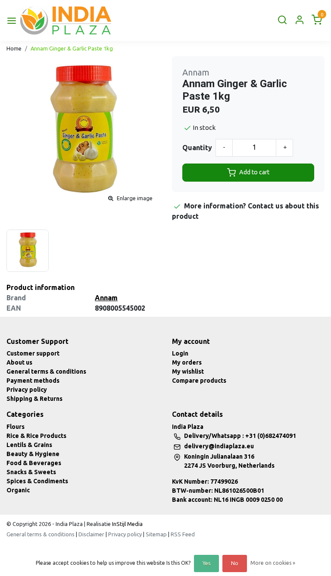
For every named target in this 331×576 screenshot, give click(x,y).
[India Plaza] (65, 20)
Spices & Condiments (37, 481)
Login (180, 353)
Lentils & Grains (29, 444)
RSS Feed (183, 534)
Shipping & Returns (34, 398)
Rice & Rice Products (36, 435)
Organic (18, 490)
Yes (206, 563)
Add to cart (254, 172)
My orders (187, 362)
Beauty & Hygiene (32, 453)
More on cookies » (272, 563)
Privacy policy (26, 389)
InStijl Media (127, 524)
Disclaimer (91, 534)
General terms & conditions (46, 371)
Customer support (32, 353)
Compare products (199, 380)
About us (19, 362)
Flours (15, 426)
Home (14, 48)
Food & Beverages (33, 463)
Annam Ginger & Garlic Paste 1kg (72, 48)
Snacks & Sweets (31, 472)
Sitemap (156, 534)
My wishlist (188, 371)
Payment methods (32, 380)
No (234, 563)
